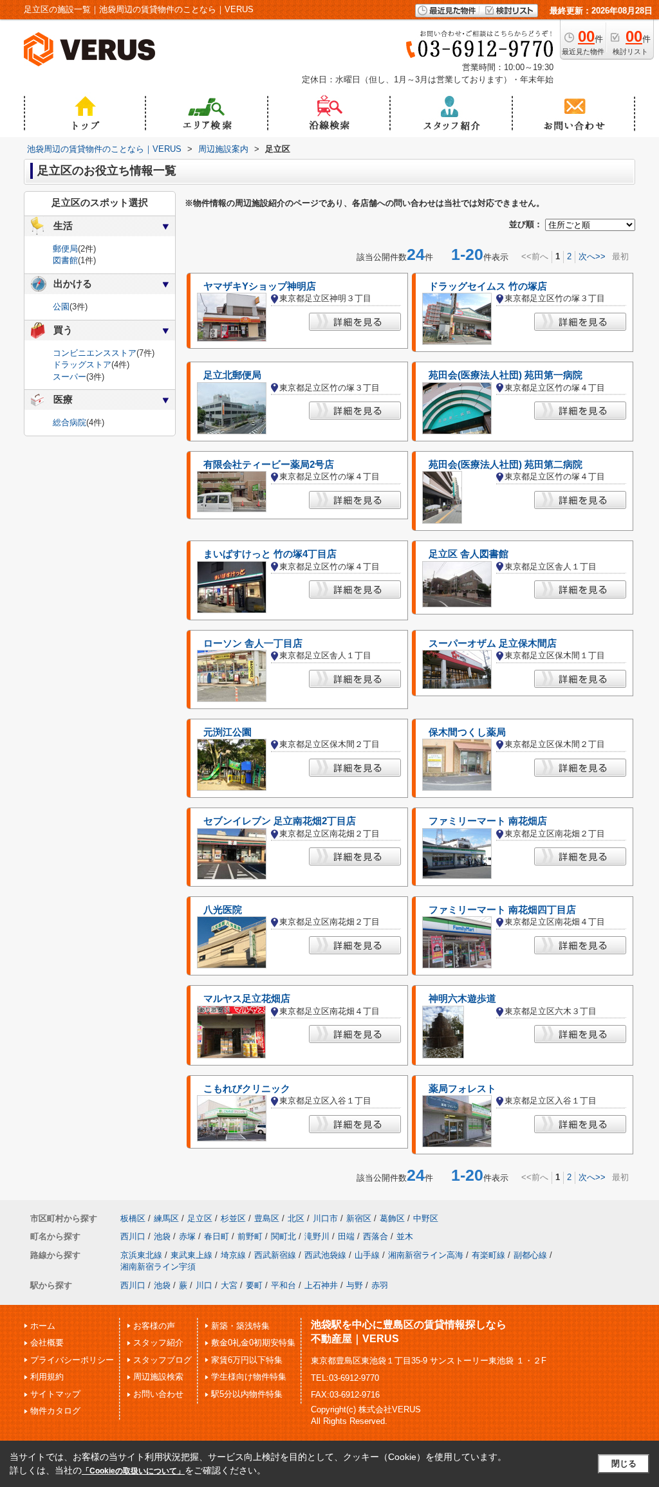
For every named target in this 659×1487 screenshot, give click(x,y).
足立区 (199, 1218)
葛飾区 (392, 1218)
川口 (204, 1285)
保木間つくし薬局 (467, 732)
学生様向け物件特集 (248, 1376)
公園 (61, 306)
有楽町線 (488, 1255)
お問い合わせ (158, 1394)
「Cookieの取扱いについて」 (133, 1470)
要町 (254, 1285)
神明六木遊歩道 (462, 998)
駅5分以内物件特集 (247, 1394)
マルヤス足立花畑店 (246, 998)
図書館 (65, 260)
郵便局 (65, 249)
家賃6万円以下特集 (247, 1360)
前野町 (250, 1236)
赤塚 (187, 1236)
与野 (354, 1285)
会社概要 (47, 1342)
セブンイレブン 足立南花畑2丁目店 (279, 821)
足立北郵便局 (232, 375)
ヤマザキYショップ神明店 (259, 286)
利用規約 (47, 1376)
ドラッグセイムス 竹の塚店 (488, 286)
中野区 (425, 1218)
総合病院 (69, 422)
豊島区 (266, 1218)
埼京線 (233, 1255)
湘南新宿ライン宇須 (158, 1266)
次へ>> (592, 256)
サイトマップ (55, 1394)
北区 (296, 1218)
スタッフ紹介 (158, 1342)
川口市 (325, 1218)
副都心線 (530, 1255)
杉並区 (233, 1218)
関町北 (283, 1236)
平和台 (283, 1285)
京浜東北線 (141, 1255)
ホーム (42, 1326)
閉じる (623, 1463)
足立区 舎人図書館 (468, 554)
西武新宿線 (275, 1255)
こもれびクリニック (246, 1089)
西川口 (132, 1236)
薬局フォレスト (462, 1089)
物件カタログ (55, 1411)
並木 (404, 1236)
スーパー (69, 377)
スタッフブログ (162, 1360)
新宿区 (358, 1218)
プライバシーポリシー (72, 1360)
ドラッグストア (82, 364)
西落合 (375, 1236)
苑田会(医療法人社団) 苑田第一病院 (505, 375)
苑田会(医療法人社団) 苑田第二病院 (505, 464)
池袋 (162, 1236)
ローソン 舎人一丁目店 (252, 643)
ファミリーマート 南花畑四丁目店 (502, 910)
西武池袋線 (325, 1255)
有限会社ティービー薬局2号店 (268, 464)
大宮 (229, 1285)
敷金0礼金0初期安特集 (253, 1342)
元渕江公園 (227, 732)
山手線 (367, 1255)
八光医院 (222, 910)
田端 (346, 1236)
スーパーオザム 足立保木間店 (493, 643)
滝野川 (317, 1236)
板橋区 (132, 1218)
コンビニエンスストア (94, 353)
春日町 (216, 1236)
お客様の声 (154, 1326)
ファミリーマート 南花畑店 (488, 821)
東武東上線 (191, 1255)
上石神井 (321, 1285)
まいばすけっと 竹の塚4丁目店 (270, 554)
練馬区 (166, 1218)
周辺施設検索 (158, 1376)
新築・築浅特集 (240, 1326)
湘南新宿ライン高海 (425, 1255)
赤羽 (379, 1285)
